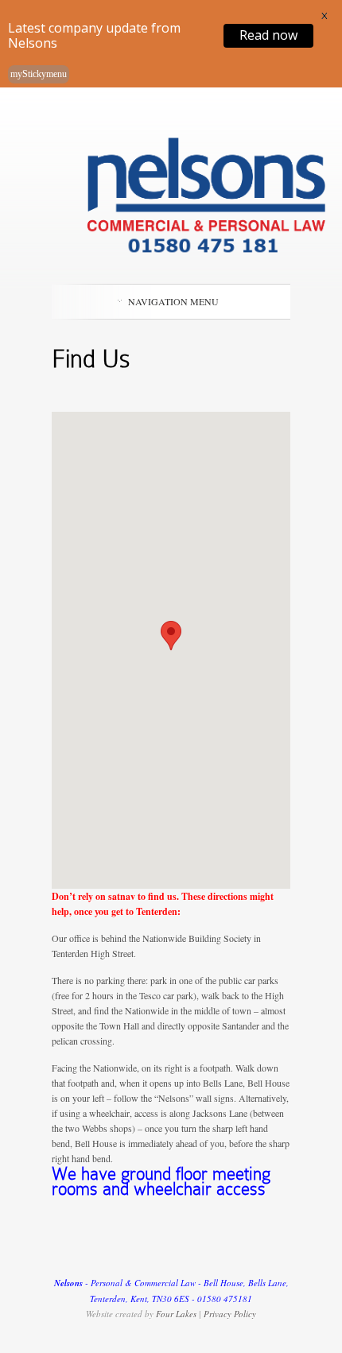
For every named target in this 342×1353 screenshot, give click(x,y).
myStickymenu (38, 73)
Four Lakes (176, 1314)
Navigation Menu (173, 301)
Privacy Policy (230, 1314)
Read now (268, 35)
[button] (171, 635)
